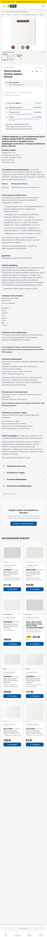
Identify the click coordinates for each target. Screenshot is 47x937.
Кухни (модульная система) (29, 14)
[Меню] (4, 6)
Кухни (16, 14)
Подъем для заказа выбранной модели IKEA (19, 129)
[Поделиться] (32, 71)
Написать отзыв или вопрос (23, 524)
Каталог (9, 14)
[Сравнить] (37, 71)
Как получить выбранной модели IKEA (17, 124)
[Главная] (2, 14)
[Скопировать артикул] (16, 494)
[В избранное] (41, 71)
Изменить (38, 103)
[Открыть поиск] (42, 6)
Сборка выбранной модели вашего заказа (18, 126)
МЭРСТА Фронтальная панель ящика (23, 187)
